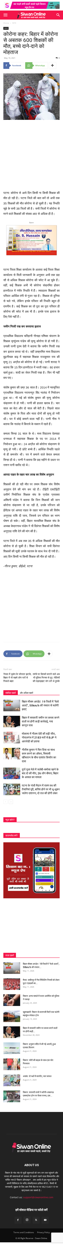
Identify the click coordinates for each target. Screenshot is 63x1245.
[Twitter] (36, 1220)
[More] (52, 65)
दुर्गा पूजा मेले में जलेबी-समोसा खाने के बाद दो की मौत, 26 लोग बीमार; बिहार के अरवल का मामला (40, 773)
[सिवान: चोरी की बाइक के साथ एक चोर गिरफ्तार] (11, 1064)
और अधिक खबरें (26, 693)
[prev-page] (5, 802)
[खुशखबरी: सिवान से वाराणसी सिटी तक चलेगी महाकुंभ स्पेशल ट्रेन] (11, 1016)
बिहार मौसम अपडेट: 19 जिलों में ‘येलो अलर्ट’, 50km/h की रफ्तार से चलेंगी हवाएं (40, 705)
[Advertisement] (31, 155)
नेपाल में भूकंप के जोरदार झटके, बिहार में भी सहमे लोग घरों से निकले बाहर (17, 678)
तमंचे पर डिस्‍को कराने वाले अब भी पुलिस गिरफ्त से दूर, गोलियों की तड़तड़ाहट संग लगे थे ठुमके (46, 678)
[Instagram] (27, 1220)
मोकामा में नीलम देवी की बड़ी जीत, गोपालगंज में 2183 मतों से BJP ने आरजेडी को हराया (39, 737)
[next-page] (11, 802)
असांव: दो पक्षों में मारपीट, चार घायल (37, 1076)
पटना (14, 23)
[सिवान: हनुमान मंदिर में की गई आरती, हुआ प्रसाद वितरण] (11, 1048)
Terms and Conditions (23, 1232)
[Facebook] (18, 1220)
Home (6, 23)
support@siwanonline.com (38, 1197)
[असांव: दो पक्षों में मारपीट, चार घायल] (11, 1080)
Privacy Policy (43, 1232)
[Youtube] (45, 1220)
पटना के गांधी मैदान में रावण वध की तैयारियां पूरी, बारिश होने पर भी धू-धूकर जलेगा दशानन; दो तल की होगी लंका (41, 789)
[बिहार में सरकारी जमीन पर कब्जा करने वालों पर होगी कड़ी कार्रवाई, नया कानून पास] (11, 721)
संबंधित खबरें (10, 693)
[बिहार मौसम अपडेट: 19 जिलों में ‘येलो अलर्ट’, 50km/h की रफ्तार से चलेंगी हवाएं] (11, 705)
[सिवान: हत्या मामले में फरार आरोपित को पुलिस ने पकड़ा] (11, 1000)
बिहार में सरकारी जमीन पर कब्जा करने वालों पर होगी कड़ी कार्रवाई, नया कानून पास (40, 721)
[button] (5, 15)
